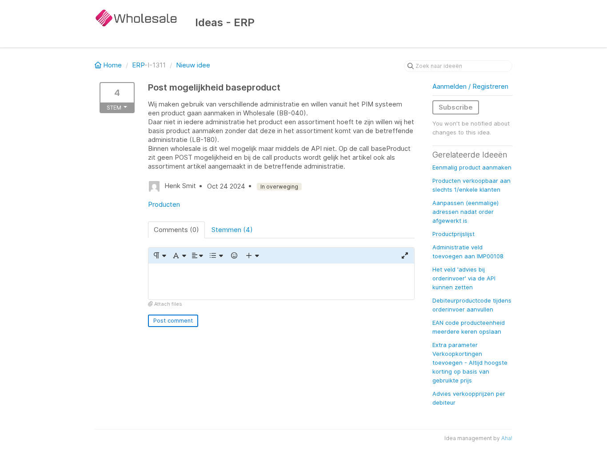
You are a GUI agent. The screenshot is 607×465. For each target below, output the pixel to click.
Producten (164, 204)
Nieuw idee (193, 65)
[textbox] (281, 281)
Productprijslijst (453, 233)
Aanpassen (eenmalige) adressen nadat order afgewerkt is (465, 211)
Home (112, 65)
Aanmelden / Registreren (470, 86)
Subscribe (456, 107)
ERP (138, 65)
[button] (159, 255)
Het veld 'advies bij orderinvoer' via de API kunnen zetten (463, 278)
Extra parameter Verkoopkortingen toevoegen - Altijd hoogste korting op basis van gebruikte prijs (469, 362)
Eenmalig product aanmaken (471, 167)
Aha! (506, 438)
